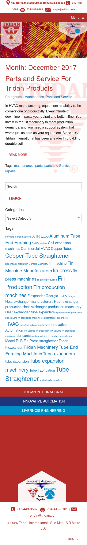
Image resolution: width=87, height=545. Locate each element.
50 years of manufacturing (18, 236)
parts (39, 165)
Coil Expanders (39, 243)
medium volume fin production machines (51, 336)
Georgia (52, 295)
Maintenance (34, 96)
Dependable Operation (16, 263)
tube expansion (17, 361)
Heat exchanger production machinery (51, 306)
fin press (62, 270)
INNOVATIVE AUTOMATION (43, 401)
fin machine (58, 263)
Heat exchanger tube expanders (30, 311)
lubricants (23, 335)
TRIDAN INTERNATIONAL (43, 391)
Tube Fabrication (42, 370)
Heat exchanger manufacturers (29, 301)
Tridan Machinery (40, 347)
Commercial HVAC (35, 248)
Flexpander (36, 295)
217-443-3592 (27, 508)
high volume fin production (69, 312)
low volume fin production (36, 330)
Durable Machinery (38, 263)
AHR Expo (40, 236)
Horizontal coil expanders (55, 317)
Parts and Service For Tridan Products (38, 83)
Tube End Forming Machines (41, 350)
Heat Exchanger (67, 296)
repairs (10, 171)
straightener (48, 340)
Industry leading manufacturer (35, 324)
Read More (18, 154)
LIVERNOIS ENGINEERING (43, 410)
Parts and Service (59, 96)
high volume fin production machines (23, 317)
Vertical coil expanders (51, 380)
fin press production (47, 279)
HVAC (12, 323)
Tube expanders (59, 353)
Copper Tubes (61, 248)
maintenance (24, 165)
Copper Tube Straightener (37, 255)
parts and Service (57, 165)
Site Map (57, 522)
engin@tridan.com (64, 9)
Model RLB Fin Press (21, 340)
